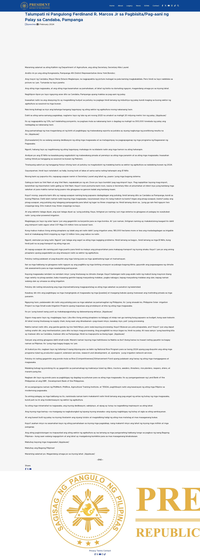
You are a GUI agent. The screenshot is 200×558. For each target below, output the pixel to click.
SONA (146, 6)
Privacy (92, 551)
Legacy (130, 6)
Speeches (31, 24)
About (120, 6)
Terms (100, 551)
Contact (156, 6)
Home (111, 6)
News (138, 6)
